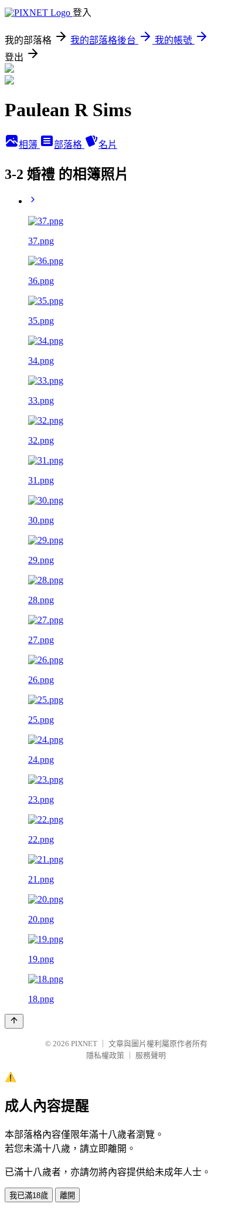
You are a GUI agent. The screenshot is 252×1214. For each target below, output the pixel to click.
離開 (67, 1195)
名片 (107, 145)
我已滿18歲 (28, 1195)
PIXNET (84, 1043)
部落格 (69, 145)
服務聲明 (150, 1055)
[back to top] (14, 1021)
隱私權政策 (105, 1055)
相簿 (29, 145)
